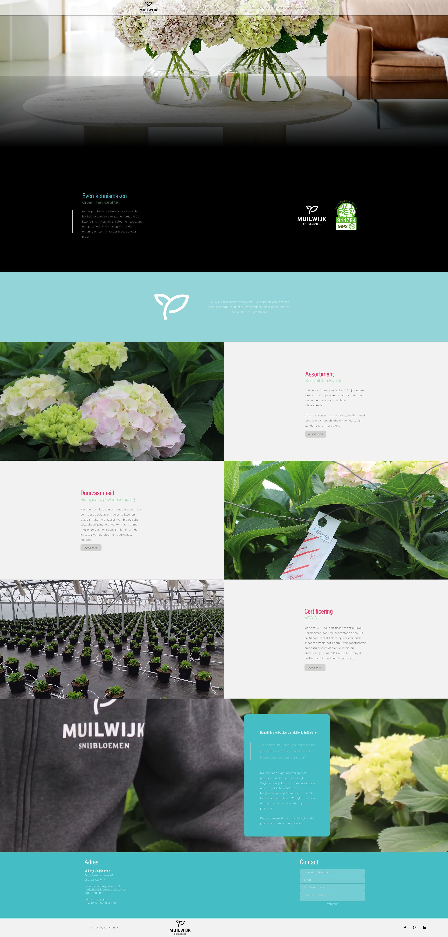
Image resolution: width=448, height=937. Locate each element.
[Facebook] (405, 927)
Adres (91, 862)
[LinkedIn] (424, 927)
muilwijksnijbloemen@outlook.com (106, 889)
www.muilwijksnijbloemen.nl (102, 886)
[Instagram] (415, 927)
